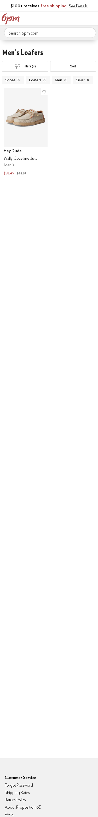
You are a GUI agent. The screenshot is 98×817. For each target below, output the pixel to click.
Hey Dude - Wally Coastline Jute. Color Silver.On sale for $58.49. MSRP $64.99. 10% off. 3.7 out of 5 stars (26, 132)
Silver (80, 80)
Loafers (35, 80)
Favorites (70, 18)
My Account (59, 18)
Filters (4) (29, 66)
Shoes (10, 80)
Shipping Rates (17, 792)
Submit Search (90, 32)
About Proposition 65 (23, 807)
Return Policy (15, 799)
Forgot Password (19, 785)
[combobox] (50, 33)
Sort (73, 66)
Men (58, 80)
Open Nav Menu (92, 18)
